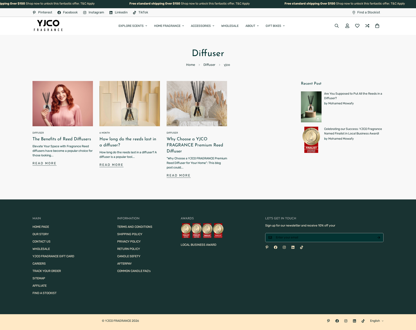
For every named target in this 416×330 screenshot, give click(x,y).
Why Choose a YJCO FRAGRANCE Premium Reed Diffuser (195, 145)
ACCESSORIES (201, 26)
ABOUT (250, 26)
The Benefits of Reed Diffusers (61, 139)
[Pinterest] (267, 247)
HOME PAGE (40, 227)
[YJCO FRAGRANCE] (48, 26)
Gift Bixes (273, 26)
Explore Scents (131, 26)
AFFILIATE (39, 286)
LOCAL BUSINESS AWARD (198, 245)
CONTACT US (41, 241)
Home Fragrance (167, 26)
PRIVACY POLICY (129, 241)
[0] (377, 26)
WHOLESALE (230, 26)
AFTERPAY (124, 263)
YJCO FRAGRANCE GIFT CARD (53, 256)
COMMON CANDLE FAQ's (134, 271)
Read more (44, 163)
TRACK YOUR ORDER (46, 271)
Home (190, 65)
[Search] (336, 26)
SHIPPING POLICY (129, 234)
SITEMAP (38, 278)
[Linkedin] (293, 247)
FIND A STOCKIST (44, 293)
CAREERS (39, 263)
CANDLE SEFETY (128, 256)
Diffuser (209, 65)
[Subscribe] (379, 237)
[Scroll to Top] (408, 306)
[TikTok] (301, 247)
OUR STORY (40, 234)
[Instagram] (284, 247)
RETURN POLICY (128, 249)
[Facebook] (275, 247)
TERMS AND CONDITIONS (134, 227)
